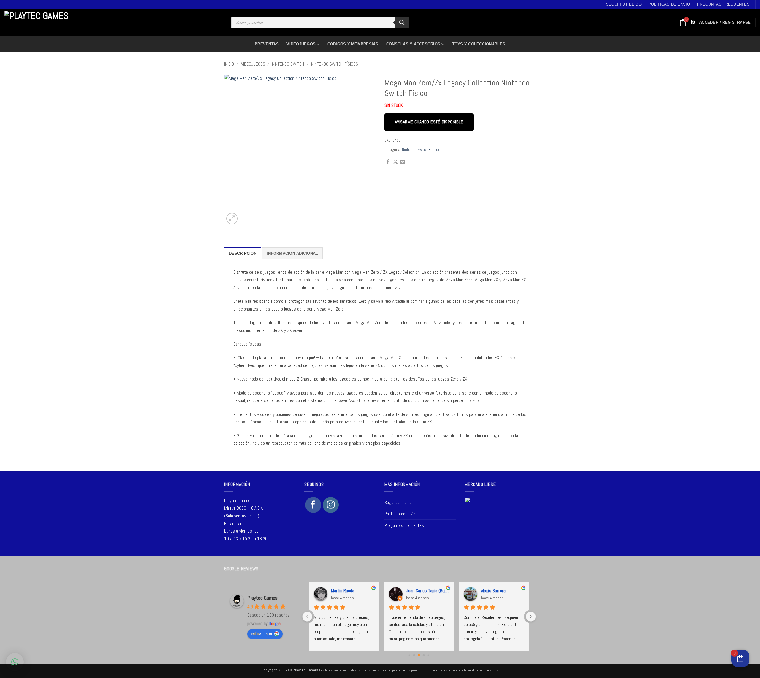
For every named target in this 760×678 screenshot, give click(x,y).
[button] (725, 22)
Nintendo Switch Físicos (334, 64)
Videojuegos (301, 44)
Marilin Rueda (342, 590)
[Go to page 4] (428, 655)
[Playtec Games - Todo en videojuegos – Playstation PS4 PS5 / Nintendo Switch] (38, 22)
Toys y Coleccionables (478, 44)
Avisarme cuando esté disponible (429, 122)
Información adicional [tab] (292, 253)
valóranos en (262, 633)
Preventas (267, 44)
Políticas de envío (669, 4)
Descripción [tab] (242, 253)
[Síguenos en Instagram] (331, 505)
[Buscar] (402, 22)
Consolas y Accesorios (413, 44)
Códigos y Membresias (353, 44)
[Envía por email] (402, 162)
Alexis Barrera (493, 590)
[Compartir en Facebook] (388, 162)
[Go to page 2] (419, 655)
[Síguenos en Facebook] (313, 505)
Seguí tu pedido (624, 4)
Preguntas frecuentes (723, 4)
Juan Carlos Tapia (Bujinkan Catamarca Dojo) (427, 590)
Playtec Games (262, 597)
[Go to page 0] (409, 655)
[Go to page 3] (424, 655)
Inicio (229, 64)
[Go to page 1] (414, 655)
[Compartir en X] (395, 162)
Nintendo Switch (288, 64)
